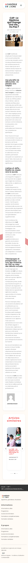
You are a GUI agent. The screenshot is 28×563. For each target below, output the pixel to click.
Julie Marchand (14, 30)
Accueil (3, 487)
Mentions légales (6, 555)
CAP (17, 32)
